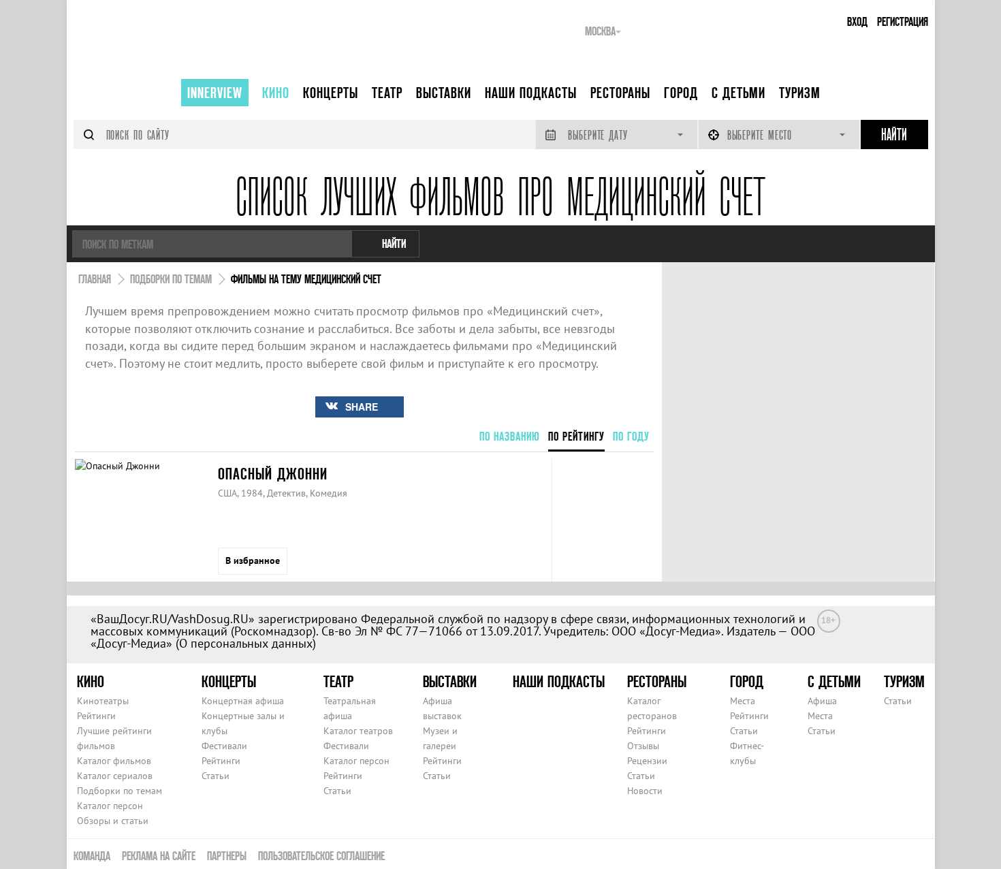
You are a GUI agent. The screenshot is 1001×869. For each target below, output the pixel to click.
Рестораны (620, 92)
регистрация (902, 21)
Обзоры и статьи (112, 821)
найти (394, 243)
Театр (387, 92)
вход (857, 21)
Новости (645, 791)
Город (681, 92)
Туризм (800, 92)
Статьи (215, 776)
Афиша (822, 701)
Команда (92, 855)
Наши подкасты (531, 92)
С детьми (738, 92)
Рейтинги (96, 716)
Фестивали (224, 746)
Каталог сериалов (115, 776)
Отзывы (643, 746)
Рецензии (647, 761)
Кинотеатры (103, 701)
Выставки (443, 92)
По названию (509, 436)
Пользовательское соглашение (321, 855)
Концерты (330, 92)
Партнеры (227, 855)
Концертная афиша (243, 701)
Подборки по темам (119, 791)
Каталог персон (110, 806)
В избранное (252, 560)
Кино (275, 92)
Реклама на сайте (158, 855)
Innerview (214, 92)
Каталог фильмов (114, 761)
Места (742, 701)
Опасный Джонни (273, 473)
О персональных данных (246, 643)
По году (631, 436)
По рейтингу (576, 436)
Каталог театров (358, 731)
